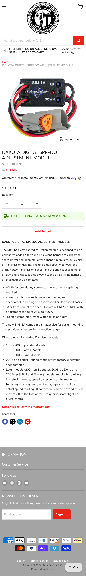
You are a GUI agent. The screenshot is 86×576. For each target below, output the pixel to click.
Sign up (61, 514)
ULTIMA (11, 170)
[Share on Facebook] (5, 422)
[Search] (78, 40)
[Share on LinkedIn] (20, 422)
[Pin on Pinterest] (28, 422)
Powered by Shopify (43, 569)
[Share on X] (13, 422)
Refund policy (61, 561)
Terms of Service (39, 561)
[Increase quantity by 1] (37, 204)
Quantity (7, 195)
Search (21, 561)
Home (6, 62)
